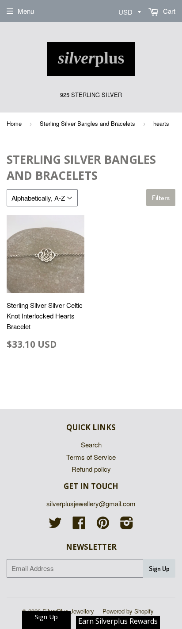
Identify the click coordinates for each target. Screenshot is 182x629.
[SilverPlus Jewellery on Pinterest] (103, 525)
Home (14, 123)
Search (91, 444)
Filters (161, 198)
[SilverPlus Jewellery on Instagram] (126, 525)
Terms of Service (91, 457)
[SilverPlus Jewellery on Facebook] (79, 525)
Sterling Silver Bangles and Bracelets (87, 123)
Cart (168, 11)
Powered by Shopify (128, 611)
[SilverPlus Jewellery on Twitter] (55, 525)
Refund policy (91, 469)
